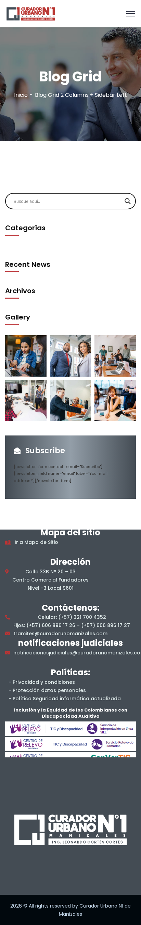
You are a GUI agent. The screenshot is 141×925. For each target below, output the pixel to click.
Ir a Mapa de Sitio (36, 542)
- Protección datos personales (47, 690)
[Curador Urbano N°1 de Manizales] (30, 13)
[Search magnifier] (127, 201)
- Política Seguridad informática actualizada (65, 698)
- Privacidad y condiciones (42, 682)
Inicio (21, 95)
